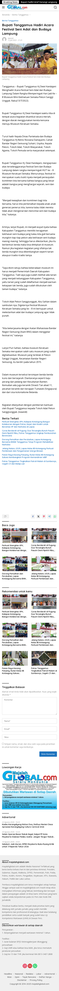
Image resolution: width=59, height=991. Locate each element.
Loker (38, 974)
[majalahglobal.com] (16, 7)
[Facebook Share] (33, 516)
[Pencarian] (55, 7)
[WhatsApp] (35, 966)
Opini (17, 977)
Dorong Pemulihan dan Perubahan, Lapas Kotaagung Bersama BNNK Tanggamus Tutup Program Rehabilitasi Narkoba (27, 442)
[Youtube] (30, 966)
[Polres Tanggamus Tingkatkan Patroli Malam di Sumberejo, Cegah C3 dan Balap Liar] (44, 658)
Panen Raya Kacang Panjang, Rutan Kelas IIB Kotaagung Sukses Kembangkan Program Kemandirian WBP (28, 456)
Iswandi (10, 38)
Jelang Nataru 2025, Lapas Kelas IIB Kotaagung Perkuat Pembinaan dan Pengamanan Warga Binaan (28, 449)
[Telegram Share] (49, 516)
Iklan (9, 977)
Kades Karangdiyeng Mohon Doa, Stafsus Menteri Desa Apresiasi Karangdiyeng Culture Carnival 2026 (27, 825)
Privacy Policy (36, 980)
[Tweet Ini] (38, 516)
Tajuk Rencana (29, 977)
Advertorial (49, 974)
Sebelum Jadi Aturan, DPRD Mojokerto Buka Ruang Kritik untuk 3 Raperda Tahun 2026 (28, 845)
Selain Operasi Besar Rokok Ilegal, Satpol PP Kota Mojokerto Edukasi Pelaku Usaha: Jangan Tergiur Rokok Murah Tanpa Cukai (28, 835)
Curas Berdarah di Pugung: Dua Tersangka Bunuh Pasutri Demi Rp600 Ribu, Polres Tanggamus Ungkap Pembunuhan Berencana (29, 433)
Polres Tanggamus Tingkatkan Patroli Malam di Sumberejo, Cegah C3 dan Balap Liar (29, 462)
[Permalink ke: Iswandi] (4, 39)
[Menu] (4, 7)
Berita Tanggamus (10, 20)
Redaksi (29, 974)
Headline (8, 974)
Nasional (19, 974)
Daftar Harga (45, 977)
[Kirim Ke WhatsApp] (55, 516)
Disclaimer (22, 980)
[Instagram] (25, 966)
